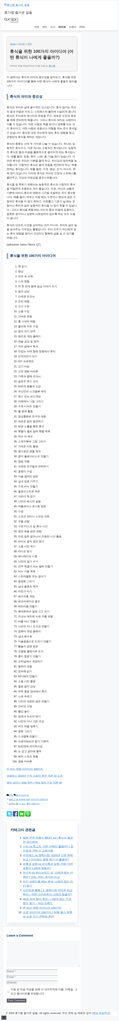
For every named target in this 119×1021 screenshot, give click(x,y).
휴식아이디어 (22, 795)
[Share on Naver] (21, 815)
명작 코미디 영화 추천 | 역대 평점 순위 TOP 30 (34, 782)
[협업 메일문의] (101, 1013)
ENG (82, 27)
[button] (7, 19)
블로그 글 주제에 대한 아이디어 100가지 (28, 799)
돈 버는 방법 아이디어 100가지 (25, 769)
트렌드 (72, 27)
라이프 (62, 27)
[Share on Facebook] (15, 815)
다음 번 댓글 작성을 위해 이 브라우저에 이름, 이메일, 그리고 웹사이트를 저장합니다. (44, 991)
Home (13, 44)
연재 (36, 27)
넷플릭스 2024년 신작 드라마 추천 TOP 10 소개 (35, 775)
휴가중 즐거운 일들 (18, 12)
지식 (52, 27)
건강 (29, 44)
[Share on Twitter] (9, 815)
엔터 (44, 27)
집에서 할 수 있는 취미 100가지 (24, 803)
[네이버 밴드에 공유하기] (28, 815)
